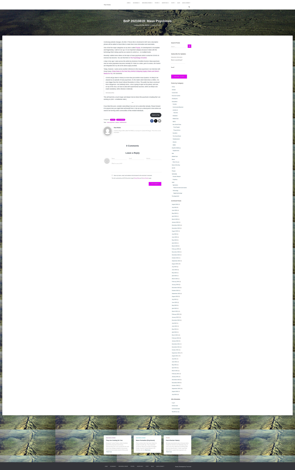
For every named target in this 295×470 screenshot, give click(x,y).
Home (128, 2)
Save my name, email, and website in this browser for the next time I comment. (133, 175)
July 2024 (174, 266)
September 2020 (176, 388)
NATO (174, 121)
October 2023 (175, 290)
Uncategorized (175, 196)
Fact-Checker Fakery (173, 440)
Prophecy (175, 179)
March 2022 (175, 335)
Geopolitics (174, 101)
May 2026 (174, 213)
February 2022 (175, 338)
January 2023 (175, 317)
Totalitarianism (120, 119)
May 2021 (174, 364)
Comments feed (176, 408)
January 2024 (175, 284)
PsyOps (157, 2)
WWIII (174, 145)
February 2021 (175, 373)
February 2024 (175, 281)
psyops (117, 122)
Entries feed (175, 405)
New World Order (147, 2)
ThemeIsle (188, 466)
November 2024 (176, 254)
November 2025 (176, 228)
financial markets (176, 95)
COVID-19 (175, 110)
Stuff (172, 2)
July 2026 (174, 207)
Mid (173, 153)
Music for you (176, 162)
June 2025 (174, 237)
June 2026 (174, 210)
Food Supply (176, 127)
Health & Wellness (176, 148)
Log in (173, 402)
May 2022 (174, 329)
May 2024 (174, 272)
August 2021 (175, 355)
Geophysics (165, 2)
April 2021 (174, 367)
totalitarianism (123, 122)
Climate (174, 89)
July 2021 (174, 358)
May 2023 (174, 305)
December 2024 (176, 252)
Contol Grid (174, 92)
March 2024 (175, 278)
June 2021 (174, 361)
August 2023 (175, 296)
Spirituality (174, 174)
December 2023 (176, 287)
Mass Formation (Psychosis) (145, 440)
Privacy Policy (137, 178)
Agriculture (175, 185)
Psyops (138, 47)
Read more (109, 451)
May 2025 (174, 240)
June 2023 (174, 302)
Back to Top (155, 115)
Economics (136, 2)
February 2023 (175, 314)
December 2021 (176, 344)
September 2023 (176, 293)
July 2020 (174, 394)
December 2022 (176, 320)
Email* (172, 67)
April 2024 (174, 275)
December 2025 (176, 225)
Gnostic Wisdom (177, 176)
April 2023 (174, 308)
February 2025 (175, 249)
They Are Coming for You (114, 440)
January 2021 (175, 376)
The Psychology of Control (138, 58)
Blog (178, 2)
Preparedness (176, 130)
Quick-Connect (186, 2)
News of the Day (176, 165)
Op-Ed (173, 168)
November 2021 (176, 347)
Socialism (175, 133)
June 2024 (174, 269)
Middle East (175, 118)
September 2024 (176, 260)
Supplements (176, 150)
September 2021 (176, 353)
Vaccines (175, 112)
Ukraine (174, 142)
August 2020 (175, 391)
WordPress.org (175, 411)
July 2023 (174, 299)
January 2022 (175, 341)
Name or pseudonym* (176, 60)
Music (173, 159)
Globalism (175, 115)
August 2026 (175, 204)
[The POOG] (107, 130)
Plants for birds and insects (180, 187)
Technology (175, 190)
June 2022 (174, 326)
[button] (130, 2)
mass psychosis (111, 122)
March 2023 (175, 311)
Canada (175, 104)
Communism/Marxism (178, 107)
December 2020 (176, 379)
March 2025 (175, 246)
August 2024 (175, 263)
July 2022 (174, 323)
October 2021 (175, 349)
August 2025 (175, 231)
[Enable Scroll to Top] (292, 467)
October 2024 (175, 257)
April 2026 (174, 216)
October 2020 (175, 385)
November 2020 (176, 382)
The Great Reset (177, 136)
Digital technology (177, 193)
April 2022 (174, 332)
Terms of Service (145, 178)
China (173, 86)
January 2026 (175, 222)
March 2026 (175, 219)
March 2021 (175, 370)
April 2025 (174, 243)
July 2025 (174, 234)
